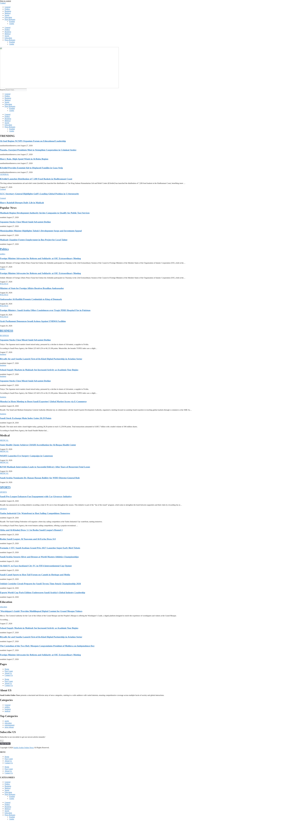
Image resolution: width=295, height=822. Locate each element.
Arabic (11, 24)
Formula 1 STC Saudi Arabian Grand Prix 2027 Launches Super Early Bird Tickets (40, 548)
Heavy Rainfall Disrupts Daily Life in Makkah (22, 202)
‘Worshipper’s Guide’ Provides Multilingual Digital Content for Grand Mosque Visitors (41, 611)
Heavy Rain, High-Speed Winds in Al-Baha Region (24, 159)
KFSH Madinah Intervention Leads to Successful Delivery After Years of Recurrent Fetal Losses (45, 467)
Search (2, 90)
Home (7, 669)
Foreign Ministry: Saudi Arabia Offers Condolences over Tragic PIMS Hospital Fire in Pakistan (45, 310)
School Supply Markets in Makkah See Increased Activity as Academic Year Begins (39, 370)
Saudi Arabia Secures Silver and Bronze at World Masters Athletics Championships (39, 557)
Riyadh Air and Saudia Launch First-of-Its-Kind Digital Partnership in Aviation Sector (41, 359)
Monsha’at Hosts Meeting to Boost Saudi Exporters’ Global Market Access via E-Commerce (43, 401)
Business (8, 11)
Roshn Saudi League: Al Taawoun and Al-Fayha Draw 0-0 (28, 539)
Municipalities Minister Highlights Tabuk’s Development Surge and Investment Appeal (41, 231)
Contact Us (9, 675)
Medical (7, 13)
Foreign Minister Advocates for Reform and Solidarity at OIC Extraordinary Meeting (40, 258)
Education (8, 17)
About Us (8, 673)
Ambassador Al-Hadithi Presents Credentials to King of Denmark (31, 299)
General (7, 7)
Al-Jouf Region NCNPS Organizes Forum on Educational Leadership (33, 141)
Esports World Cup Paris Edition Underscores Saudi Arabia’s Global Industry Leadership (42, 592)
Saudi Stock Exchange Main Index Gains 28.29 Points (25, 418)
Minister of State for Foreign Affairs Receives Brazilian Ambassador (32, 288)
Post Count (9, 671)
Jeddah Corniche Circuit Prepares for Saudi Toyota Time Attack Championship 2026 (40, 583)
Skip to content (5, 1)
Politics (7, 9)
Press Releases (10, 19)
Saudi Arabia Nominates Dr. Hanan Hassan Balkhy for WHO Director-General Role (40, 478)
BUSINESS (6, 330)
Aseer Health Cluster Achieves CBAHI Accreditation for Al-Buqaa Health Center (38, 445)
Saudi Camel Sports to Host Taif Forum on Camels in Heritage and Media (35, 574)
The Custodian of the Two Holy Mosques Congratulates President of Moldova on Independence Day (47, 646)
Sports (7, 15)
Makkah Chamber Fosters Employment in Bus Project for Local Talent (33, 240)
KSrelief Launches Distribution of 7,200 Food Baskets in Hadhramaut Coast (36, 179)
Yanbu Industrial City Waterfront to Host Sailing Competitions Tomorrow (35, 513)
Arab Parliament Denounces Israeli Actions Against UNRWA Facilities (33, 321)
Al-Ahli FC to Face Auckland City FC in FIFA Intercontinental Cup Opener (36, 566)
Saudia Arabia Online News (23, 748)
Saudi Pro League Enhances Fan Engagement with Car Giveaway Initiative (36, 496)
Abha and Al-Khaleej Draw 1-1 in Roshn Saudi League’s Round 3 (31, 530)
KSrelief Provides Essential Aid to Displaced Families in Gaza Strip (31, 168)
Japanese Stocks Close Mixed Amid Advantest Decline (25, 222)
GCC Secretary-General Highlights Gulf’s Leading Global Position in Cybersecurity (39, 194)
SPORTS (5, 487)
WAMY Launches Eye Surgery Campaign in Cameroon (26, 456)
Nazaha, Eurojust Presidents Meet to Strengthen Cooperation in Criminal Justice (38, 150)
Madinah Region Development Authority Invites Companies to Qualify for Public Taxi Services (45, 213)
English (12, 21)
